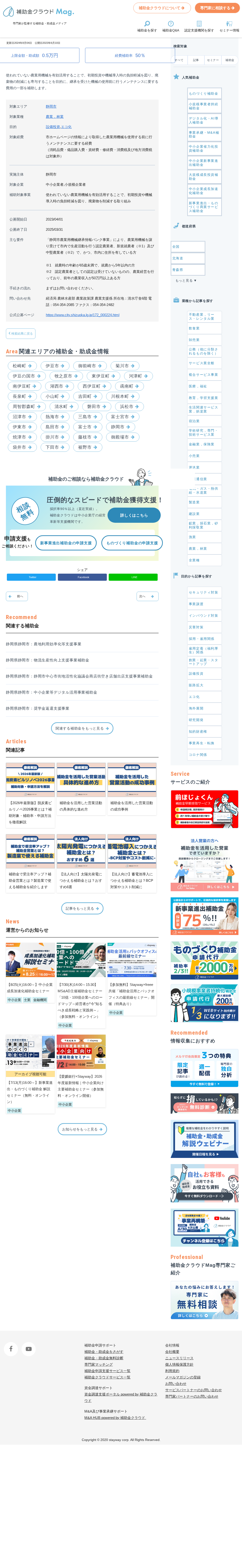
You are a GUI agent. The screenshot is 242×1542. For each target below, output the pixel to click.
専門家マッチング (98, 1364)
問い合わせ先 (20, 298)
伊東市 (19, 427)
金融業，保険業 (202, 444)
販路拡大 (196, 685)
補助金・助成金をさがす (103, 1352)
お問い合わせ (175, 1384)
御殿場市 (120, 437)
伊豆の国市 (24, 376)
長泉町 (19, 396)
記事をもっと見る (80, 908)
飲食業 (194, 328)
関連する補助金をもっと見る (80, 728)
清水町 (61, 406)
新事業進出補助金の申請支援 (66, 543)
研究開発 (196, 720)
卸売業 (194, 340)
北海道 (177, 258)
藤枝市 (85, 437)
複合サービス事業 (203, 375)
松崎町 (19, 365)
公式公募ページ (21, 315)
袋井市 (19, 447)
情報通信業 (198, 479)
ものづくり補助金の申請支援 (132, 543)
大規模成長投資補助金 (203, 177)
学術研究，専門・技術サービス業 (203, 432)
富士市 (85, 427)
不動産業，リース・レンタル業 (202, 316)
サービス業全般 (202, 363)
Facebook (11, 1345)
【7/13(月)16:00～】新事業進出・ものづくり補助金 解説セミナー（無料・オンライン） (30, 1092)
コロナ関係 (198, 755)
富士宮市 (120, 416)
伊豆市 (52, 365)
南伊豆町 (22, 386)
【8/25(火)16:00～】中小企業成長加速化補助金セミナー (30, 988)
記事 (196, 60)
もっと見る (184, 280)
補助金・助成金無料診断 (103, 1358)
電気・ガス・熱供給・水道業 (203, 490)
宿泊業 (194, 421)
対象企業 (16, 184)
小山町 (52, 396)
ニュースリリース (179, 1358)
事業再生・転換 (202, 743)
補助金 (229, 60)
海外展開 (196, 708)
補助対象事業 (20, 195)
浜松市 (127, 406)
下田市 (52, 447)
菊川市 (122, 365)
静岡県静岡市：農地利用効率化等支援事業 (43, 644)
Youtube (28, 1345)
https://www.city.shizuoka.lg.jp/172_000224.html (82, 315)
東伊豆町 (101, 376)
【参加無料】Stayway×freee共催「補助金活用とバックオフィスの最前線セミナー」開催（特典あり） (131, 994)
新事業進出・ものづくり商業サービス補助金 (203, 207)
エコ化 (66, 127)
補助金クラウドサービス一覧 (107, 1377)
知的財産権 (198, 731)
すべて (179, 60)
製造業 (194, 502)
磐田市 (94, 406)
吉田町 (85, 396)
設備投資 (53, 127)
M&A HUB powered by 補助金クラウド (115, 1418)
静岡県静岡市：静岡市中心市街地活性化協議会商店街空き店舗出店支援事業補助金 (79, 676)
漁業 (192, 537)
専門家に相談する (215, 8)
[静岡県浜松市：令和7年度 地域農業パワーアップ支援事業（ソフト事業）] (148, 596)
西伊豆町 (92, 386)
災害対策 (196, 627)
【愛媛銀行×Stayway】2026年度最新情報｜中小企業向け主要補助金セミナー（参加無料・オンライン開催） (81, 1086)
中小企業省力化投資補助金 (203, 148)
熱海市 (52, 416)
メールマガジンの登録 (183, 1377)
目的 (13, 127)
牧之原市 (64, 376)
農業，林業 (55, 117)
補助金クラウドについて (160, 8)
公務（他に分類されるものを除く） (203, 351)
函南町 (127, 386)
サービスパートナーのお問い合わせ (193, 1390)
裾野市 (85, 447)
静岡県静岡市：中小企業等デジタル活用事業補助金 (51, 692)
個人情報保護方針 (179, 1364)
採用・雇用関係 (202, 639)
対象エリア (18, 106)
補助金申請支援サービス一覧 (107, 1371)
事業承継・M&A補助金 (204, 134)
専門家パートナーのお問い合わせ (191, 1396)
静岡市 (51, 106)
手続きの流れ (20, 288)
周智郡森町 (24, 406)
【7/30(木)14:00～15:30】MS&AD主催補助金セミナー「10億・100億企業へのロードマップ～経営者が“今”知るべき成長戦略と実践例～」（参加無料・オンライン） (80, 1001)
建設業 (194, 514)
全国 (176, 246)
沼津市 (19, 416)
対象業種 (16, 117)
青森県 (177, 270)
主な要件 (16, 240)
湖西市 (57, 386)
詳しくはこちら (134, 515)
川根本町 (120, 396)
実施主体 (16, 174)
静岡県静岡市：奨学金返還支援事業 (37, 708)
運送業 (194, 467)
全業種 (194, 560)
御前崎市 (87, 365)
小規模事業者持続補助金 (203, 106)
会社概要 (172, 1352)
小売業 (194, 456)
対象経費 (16, 137)
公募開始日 (18, 219)
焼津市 (19, 437)
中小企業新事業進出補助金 (203, 163)
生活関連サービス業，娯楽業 (203, 409)
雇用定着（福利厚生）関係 (203, 650)
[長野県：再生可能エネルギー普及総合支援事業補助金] (17, 596)
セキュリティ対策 (203, 592)
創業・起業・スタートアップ (203, 662)
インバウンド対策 (203, 615)
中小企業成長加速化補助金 (203, 191)
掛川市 (52, 437)
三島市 (85, 416)
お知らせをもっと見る (80, 1129)
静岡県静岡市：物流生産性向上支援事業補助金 (47, 660)
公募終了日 (18, 229)
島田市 (52, 427)
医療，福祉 (198, 386)
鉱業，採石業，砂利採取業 (203, 525)
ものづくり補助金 (203, 93)
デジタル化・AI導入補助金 (203, 120)
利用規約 (172, 1371)
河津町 (136, 376)
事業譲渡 (196, 604)
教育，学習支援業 (203, 398)
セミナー (213, 60)
